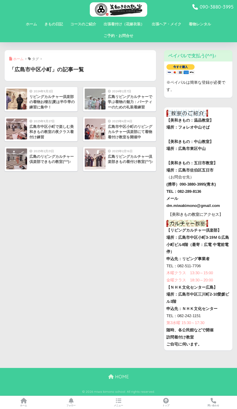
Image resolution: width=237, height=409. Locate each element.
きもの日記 (53, 24)
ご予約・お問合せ (118, 36)
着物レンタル (200, 24)
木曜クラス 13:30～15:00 (189, 273)
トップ (165, 405)
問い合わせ (213, 405)
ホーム (31, 24)
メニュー (118, 405)
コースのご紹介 (83, 24)
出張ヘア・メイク (166, 24)
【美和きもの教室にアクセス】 (195, 214)
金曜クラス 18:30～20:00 (189, 280)
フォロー (71, 405)
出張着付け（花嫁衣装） (124, 24)
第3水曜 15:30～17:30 (185, 323)
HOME (121, 377)
